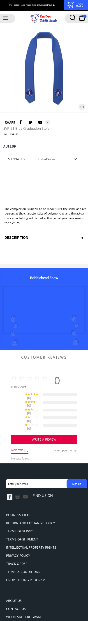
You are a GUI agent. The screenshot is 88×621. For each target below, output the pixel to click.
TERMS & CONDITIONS (23, 556)
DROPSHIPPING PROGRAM (25, 564)
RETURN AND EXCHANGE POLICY (30, 507)
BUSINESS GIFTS (18, 499)
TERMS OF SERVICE (20, 515)
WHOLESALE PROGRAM (23, 601)
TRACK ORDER (17, 548)
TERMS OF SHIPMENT (22, 523)
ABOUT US (14, 585)
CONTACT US (16, 593)
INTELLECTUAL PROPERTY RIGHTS (31, 531)
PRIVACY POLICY (18, 540)
